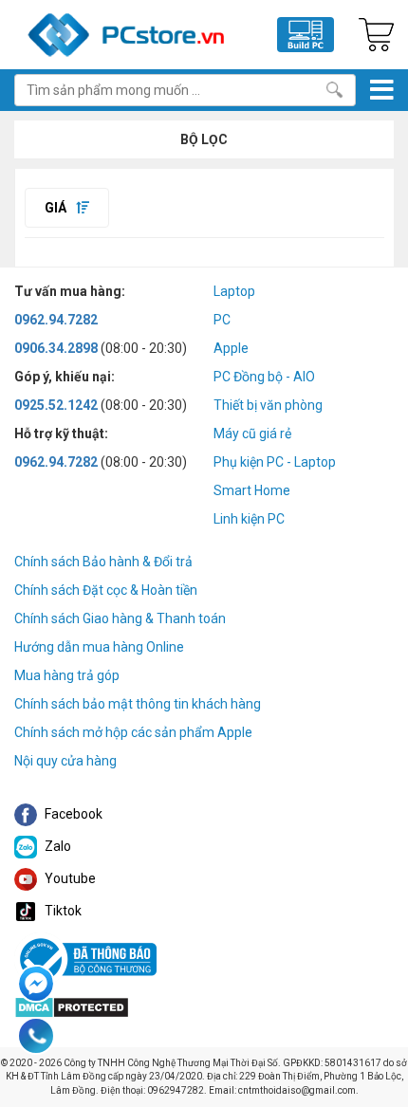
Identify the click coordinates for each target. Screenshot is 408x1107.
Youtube (69, 878)
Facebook (72, 813)
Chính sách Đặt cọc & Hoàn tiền (105, 590)
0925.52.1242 (56, 405)
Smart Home (251, 490)
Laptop (234, 291)
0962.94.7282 (56, 319)
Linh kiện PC (249, 518)
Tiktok (62, 910)
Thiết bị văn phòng (268, 405)
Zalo (56, 846)
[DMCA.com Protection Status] (71, 1006)
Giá (57, 207)
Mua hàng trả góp (67, 675)
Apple (231, 348)
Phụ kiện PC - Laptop (274, 462)
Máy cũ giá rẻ (252, 433)
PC (222, 319)
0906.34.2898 (56, 348)
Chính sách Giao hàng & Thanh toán (120, 618)
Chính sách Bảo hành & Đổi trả (103, 561)
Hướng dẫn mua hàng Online (99, 647)
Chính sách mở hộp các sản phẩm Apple (133, 732)
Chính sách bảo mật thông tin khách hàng (137, 703)
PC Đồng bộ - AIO (264, 376)
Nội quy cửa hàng (65, 760)
